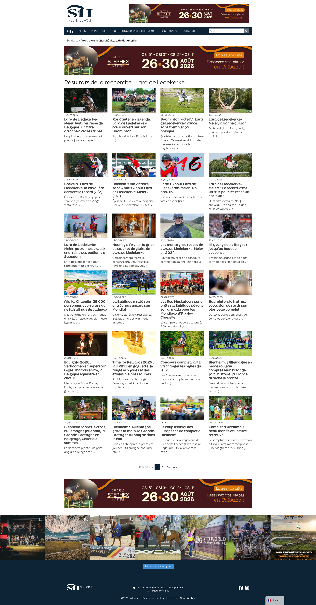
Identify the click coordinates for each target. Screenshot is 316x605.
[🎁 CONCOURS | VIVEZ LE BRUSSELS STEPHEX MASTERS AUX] (293, 537)
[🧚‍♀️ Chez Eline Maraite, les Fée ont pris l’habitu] (112, 537)
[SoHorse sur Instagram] (247, 587)
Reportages (99, 30)
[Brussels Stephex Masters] (189, 13)
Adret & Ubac (188, 598)
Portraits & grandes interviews (133, 30)
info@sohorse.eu (159, 590)
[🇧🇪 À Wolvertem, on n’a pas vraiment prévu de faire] (67, 537)
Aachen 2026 (168, 30)
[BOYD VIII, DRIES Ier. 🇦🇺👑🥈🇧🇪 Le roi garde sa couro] (248, 537)
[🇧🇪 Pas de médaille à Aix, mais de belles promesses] (158, 537)
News (82, 30)
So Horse (73, 40)
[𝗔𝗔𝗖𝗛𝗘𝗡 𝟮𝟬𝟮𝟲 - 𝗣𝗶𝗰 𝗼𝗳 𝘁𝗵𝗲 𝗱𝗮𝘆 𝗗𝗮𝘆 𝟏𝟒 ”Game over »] (203, 537)
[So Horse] (80, 13)
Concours (189, 30)
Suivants (172, 467)
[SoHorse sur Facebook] (241, 587)
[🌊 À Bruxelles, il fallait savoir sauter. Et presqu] (22, 537)
